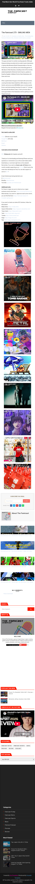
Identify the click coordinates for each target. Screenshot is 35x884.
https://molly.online (13, 206)
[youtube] (15, 6)
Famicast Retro (7, 745)
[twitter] (19, 6)
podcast (28, 38)
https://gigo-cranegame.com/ (12, 220)
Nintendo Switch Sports (20, 38)
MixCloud (4, 141)
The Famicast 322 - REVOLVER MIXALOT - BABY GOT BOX (16, 551)
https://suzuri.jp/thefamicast (24, 191)
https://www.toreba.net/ (12, 215)
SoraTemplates (14, 875)
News (28, 745)
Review (11, 748)
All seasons (20, 128)
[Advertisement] (18, 27)
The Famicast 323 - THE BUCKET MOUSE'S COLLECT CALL (16, 535)
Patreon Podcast (10, 825)
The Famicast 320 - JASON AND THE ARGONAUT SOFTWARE (17, 582)
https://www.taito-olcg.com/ (12, 213)
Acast (3, 143)
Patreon (21, 167)
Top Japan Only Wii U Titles (19, 842)
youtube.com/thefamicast (14, 182)
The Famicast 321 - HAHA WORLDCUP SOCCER (13, 566)
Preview (4, 748)
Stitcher (4, 145)
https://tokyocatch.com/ (15, 211)
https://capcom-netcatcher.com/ (21, 209)
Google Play (5, 138)
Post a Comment (8, 593)
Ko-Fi (7, 171)
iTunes (3, 136)
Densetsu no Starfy (16, 36)
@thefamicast (7, 178)
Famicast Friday (10, 811)
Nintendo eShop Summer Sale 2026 (19, 699)
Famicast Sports (19, 745)
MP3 (3, 154)
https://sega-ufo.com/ (11, 217)
